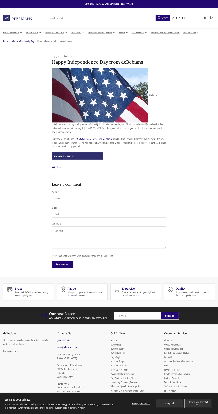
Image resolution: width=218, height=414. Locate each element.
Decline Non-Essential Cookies (198, 403)
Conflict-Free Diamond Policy (176, 353)
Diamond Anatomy (118, 365)
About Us (168, 340)
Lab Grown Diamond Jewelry (100, 32)
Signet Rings (76, 32)
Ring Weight (115, 357)
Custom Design (138, 32)
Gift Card (114, 340)
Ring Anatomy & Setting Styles (123, 378)
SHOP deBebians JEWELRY (63, 156)
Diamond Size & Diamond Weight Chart (127, 390)
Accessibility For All (172, 344)
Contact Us (168, 357)
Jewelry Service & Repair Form (177, 374)
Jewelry (121, 32)
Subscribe (169, 315)
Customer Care (189, 32)
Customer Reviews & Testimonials (178, 361)
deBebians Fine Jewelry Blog (22, 41)
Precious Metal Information (122, 374)
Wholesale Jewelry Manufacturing (165, 32)
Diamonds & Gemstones (54, 32)
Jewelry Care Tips (117, 353)
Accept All (169, 403)
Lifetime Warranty (172, 378)
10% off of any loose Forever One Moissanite (93, 139)
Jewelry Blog (115, 344)
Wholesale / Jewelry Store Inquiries (125, 386)
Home (5, 41)
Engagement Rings (11, 32)
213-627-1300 (178, 18)
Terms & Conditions (172, 382)
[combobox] (108, 18)
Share (59, 167)
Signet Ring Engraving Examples (124, 382)
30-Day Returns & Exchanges (176, 386)
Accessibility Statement (174, 348)
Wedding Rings (32, 32)
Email (55, 207)
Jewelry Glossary (117, 348)
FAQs (166, 365)
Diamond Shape (117, 361)
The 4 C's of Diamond (119, 369)
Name (55, 192)
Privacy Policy (170, 390)
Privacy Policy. (79, 407)
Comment (57, 223)
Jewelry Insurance (172, 369)
